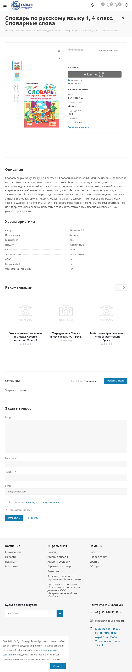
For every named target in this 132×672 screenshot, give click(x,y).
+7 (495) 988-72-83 (107, 612)
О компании (13, 552)
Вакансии (11, 561)
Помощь (52, 552)
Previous (118, 288)
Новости (10, 556)
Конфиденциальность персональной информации (65, 577)
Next (124, 288)
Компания (12, 546)
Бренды (95, 561)
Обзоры (95, 566)
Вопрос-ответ (98, 556)
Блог (92, 552)
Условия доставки (58, 561)
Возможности (56, 571)
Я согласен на (34, 502)
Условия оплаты (57, 556)
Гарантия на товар (59, 566)
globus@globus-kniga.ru (109, 620)
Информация (57, 546)
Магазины (11, 566)
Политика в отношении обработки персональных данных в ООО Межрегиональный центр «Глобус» (63, 590)
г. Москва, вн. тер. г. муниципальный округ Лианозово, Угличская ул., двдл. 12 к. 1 (107, 637)
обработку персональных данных (42, 502)
